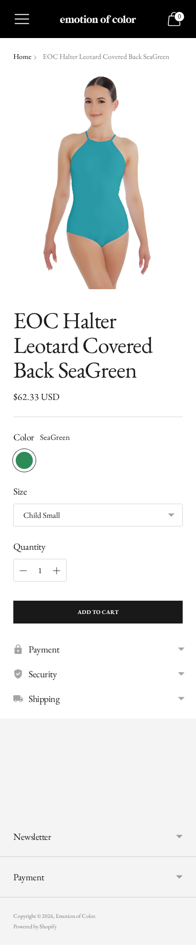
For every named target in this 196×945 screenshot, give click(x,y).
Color (23, 437)
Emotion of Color (75, 916)
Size (20, 491)
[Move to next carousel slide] (182, 809)
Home (22, 56)
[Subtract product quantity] (23, 570)
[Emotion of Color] (98, 19)
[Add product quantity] (56, 570)
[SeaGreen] (24, 460)
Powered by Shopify (35, 926)
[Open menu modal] (22, 19)
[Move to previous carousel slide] (13, 809)
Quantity (29, 546)
